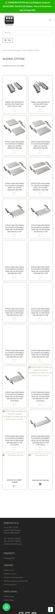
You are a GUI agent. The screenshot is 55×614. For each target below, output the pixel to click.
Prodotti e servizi (10, 574)
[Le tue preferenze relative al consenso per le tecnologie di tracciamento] (50, 609)
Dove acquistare (10, 584)
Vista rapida (14, 98)
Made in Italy (9, 570)
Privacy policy (9, 596)
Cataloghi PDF (9, 558)
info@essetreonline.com (13, 544)
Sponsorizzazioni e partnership (16, 581)
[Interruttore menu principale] (50, 20)
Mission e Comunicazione (13, 577)
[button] (6, 607)
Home (5, 50)
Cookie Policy (9, 600)
